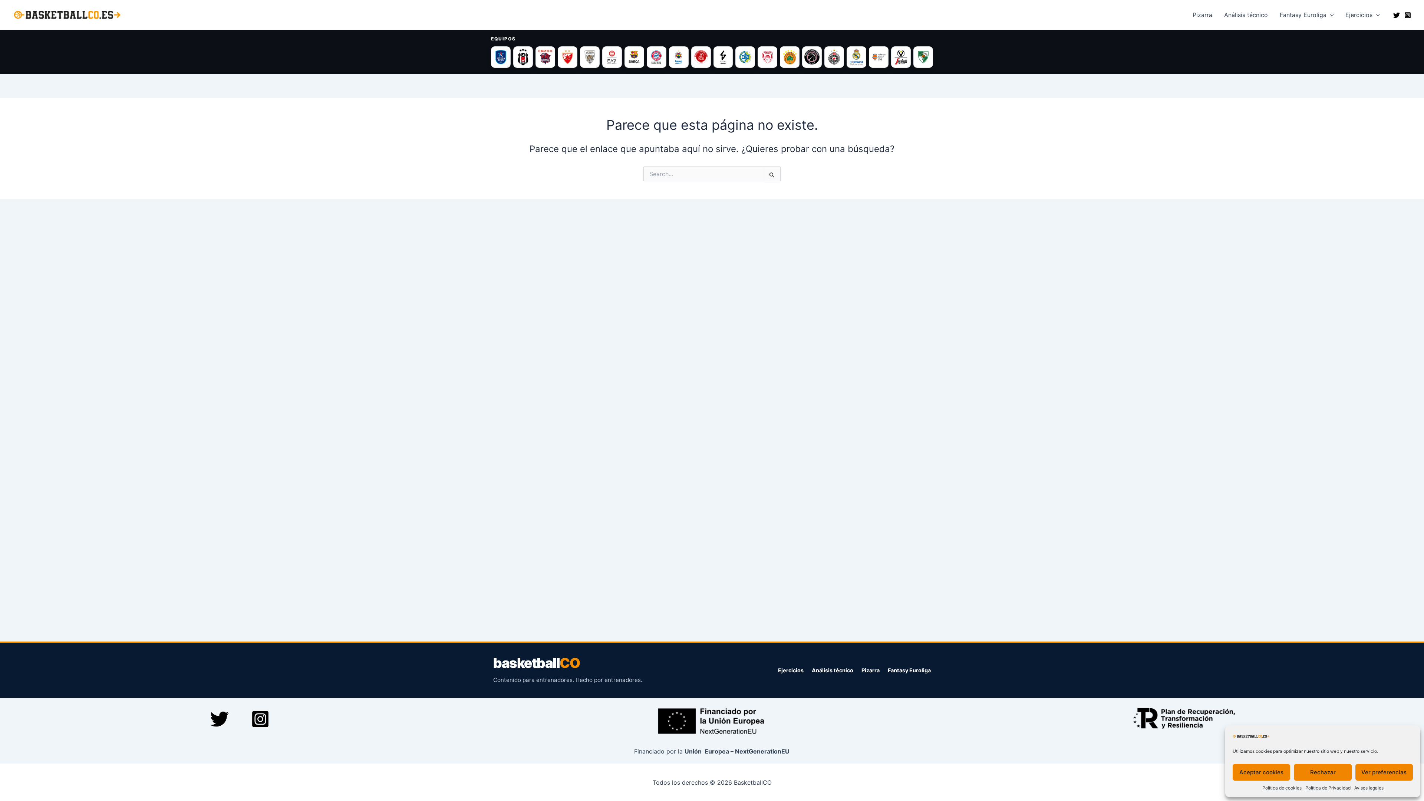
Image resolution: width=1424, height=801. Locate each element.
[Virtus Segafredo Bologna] (901, 57)
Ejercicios (1358, 15)
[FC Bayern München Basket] (656, 57)
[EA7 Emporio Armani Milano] (612, 57)
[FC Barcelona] (634, 57)
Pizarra (1202, 15)
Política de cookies (1282, 788)
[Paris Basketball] (812, 57)
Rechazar (1323, 772)
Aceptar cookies (1261, 772)
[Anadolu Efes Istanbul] (501, 57)
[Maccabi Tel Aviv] (745, 57)
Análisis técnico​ (1246, 15)
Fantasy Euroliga (1303, 15)
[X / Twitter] (1396, 15)
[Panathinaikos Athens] (790, 57)
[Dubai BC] (590, 57)
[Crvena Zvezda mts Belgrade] (567, 57)
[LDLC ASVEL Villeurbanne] (723, 57)
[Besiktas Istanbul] (523, 57)
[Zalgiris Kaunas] (923, 57)
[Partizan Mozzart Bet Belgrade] (834, 57)
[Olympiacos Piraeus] (767, 57)
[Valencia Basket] (879, 57)
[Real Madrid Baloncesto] (856, 57)
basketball (536, 663)
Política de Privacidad (1328, 788)
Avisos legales (1369, 788)
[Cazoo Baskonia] (545, 57)
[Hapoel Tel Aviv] (701, 57)
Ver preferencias (1384, 772)
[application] (1330, 15)
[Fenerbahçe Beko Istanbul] (679, 57)
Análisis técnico (832, 670)
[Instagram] (1407, 15)
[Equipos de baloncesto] (712, 57)
